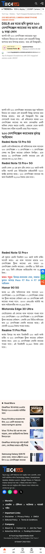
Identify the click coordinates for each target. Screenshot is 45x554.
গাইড (7, 508)
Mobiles (12, 14)
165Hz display (19, 9)
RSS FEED (26, 542)
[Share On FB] (43, 271)
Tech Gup (5, 14)
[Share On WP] (43, 277)
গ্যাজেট (40, 504)
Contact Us (21, 528)
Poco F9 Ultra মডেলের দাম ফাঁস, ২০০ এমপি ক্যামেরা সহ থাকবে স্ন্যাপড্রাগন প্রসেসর (13, 422)
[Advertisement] (22, 83)
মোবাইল (8, 504)
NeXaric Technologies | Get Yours (26, 538)
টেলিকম (19, 504)
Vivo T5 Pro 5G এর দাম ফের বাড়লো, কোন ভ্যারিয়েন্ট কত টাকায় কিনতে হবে (15, 433)
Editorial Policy (11, 520)
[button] (36, 3)
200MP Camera (33, 9)
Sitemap (18, 542)
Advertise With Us (12, 531)
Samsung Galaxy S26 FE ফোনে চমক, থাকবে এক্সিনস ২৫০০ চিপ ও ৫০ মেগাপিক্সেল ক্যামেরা (15, 457)
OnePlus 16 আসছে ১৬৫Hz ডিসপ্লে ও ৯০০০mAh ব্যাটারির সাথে (13, 410)
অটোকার (29, 504)
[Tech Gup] (10, 3)
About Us (9, 528)
